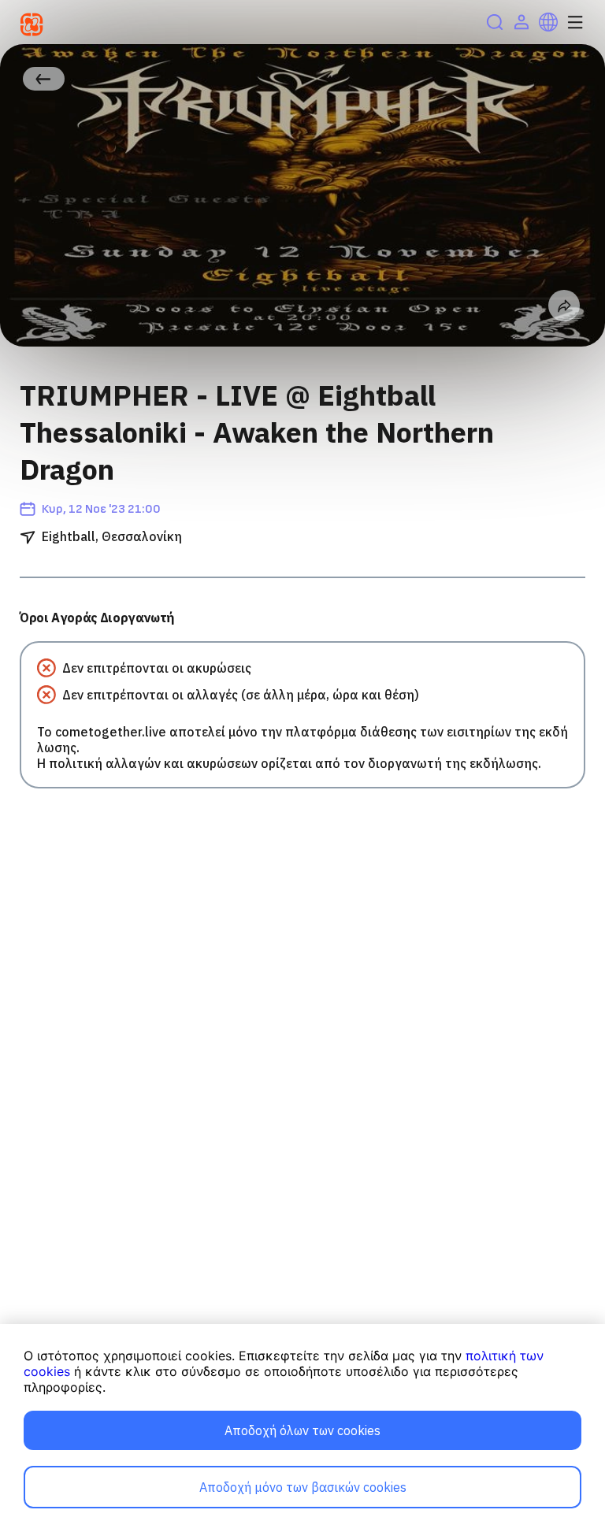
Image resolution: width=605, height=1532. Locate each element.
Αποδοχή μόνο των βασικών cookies (302, 1487)
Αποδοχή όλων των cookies (302, 1430)
